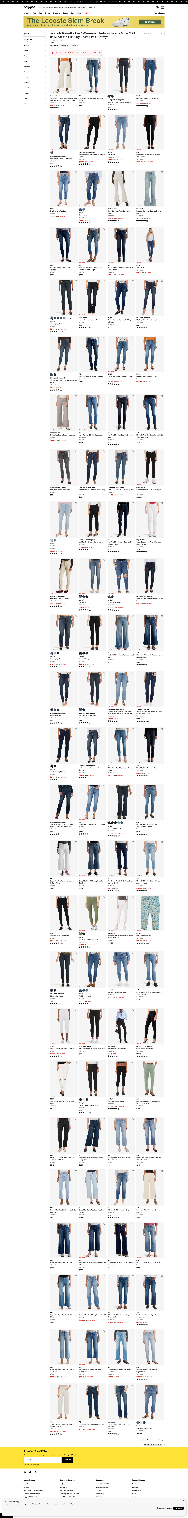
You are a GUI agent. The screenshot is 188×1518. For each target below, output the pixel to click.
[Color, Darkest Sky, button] (58, 653)
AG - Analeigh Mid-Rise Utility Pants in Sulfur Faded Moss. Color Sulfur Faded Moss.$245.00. (150, 1087)
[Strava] (35, 1472)
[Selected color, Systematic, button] (51, 990)
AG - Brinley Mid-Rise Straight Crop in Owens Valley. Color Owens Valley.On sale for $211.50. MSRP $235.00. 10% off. (121, 1300)
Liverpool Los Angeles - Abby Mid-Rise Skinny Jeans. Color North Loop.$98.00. (64, 473)
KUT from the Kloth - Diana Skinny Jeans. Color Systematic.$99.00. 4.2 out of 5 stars (64, 978)
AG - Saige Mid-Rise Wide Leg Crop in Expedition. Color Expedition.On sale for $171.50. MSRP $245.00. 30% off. (121, 1354)
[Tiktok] (30, 1472)
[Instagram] (25, 1472)
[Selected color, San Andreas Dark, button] (51, 709)
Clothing (63, 46)
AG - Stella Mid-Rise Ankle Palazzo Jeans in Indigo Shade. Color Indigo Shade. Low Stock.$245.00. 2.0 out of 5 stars (150, 641)
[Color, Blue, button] (86, 1099)
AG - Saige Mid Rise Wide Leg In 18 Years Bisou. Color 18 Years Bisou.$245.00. (64, 1300)
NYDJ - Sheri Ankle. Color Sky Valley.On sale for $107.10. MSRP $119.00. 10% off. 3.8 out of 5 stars (64, 528)
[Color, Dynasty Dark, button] (83, 709)
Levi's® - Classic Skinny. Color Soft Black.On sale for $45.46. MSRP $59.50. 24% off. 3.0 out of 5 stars (93, 641)
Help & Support (159, 13)
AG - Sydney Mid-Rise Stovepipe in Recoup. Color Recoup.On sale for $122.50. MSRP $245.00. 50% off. (93, 1409)
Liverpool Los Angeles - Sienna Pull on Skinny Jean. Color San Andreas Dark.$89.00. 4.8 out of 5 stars (93, 697)
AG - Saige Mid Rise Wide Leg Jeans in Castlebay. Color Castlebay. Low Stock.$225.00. (93, 866)
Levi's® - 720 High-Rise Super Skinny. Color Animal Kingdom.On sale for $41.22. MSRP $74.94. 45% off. (121, 978)
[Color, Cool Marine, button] (83, 990)
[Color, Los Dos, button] (121, 822)
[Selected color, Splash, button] (51, 653)
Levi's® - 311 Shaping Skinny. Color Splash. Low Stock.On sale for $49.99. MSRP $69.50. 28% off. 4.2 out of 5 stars (64, 641)
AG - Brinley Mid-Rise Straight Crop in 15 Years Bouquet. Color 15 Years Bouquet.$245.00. (150, 1141)
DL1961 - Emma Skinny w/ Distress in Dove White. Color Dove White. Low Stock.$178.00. (64, 1087)
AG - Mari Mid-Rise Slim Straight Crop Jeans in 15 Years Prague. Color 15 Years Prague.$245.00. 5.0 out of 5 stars (150, 810)
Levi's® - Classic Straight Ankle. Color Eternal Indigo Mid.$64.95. (150, 1409)
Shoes (134, 1497)
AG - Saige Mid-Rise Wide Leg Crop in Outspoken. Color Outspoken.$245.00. (93, 1141)
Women (73, 46)
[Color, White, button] (83, 1099)
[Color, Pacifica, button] (54, 540)
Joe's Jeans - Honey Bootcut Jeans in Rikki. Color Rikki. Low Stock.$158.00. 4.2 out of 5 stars (93, 306)
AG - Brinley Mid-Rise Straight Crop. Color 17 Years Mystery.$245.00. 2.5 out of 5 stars (121, 1194)
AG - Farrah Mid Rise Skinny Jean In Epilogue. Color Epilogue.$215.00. (64, 251)
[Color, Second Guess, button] (144, 1422)
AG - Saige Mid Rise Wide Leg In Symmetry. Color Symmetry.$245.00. (121, 1246)
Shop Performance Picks (109, 2)
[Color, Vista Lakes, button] (86, 990)
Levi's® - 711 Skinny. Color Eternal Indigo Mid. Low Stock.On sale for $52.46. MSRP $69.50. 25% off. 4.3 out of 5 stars (93, 584)
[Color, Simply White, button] (141, 1422)
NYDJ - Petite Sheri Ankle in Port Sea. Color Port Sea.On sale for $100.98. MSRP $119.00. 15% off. (150, 363)
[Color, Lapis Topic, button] (64, 318)
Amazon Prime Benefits (32, 1494)
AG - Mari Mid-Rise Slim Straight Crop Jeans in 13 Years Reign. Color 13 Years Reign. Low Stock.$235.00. (93, 251)
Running (134, 1494)
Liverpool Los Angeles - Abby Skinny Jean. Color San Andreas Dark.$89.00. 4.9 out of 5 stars (64, 697)
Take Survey (100, 1494)
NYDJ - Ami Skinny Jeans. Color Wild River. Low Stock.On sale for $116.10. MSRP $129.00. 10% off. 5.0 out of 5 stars (93, 978)
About (26, 1484)
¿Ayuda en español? (67, 1490)
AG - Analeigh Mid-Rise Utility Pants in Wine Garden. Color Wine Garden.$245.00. (121, 1141)
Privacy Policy (69, 1504)
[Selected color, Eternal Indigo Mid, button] (80, 596)
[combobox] (62, 7)
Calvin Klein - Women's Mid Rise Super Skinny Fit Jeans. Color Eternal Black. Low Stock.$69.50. (150, 473)
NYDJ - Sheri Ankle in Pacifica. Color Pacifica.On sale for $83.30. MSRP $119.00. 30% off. (64, 197)
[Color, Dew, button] (54, 653)
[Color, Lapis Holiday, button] (61, 318)
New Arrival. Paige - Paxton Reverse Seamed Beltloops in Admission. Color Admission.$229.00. (121, 306)
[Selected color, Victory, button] (51, 374)
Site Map (99, 1490)
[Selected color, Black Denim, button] (80, 1099)
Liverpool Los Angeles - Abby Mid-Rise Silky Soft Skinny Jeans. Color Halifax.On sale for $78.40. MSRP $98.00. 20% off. (150, 584)
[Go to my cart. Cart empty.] (162, 7)
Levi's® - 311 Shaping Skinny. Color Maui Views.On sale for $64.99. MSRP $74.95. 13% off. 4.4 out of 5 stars (64, 306)
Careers (26, 1487)
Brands (134, 1484)
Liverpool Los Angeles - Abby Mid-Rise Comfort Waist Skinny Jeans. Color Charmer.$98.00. (93, 473)
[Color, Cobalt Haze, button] (58, 318)
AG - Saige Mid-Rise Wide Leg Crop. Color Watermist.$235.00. (64, 1246)
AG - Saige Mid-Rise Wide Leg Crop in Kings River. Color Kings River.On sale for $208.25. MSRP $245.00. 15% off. (64, 1354)
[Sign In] (157, 7)
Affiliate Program (102, 1487)
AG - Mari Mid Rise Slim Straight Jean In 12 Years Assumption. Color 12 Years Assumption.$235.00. (150, 420)
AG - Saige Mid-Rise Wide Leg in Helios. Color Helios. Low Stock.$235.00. (150, 1246)
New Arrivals (136, 1490)
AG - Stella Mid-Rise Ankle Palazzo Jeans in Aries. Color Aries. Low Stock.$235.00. (121, 641)
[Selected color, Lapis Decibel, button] (109, 596)
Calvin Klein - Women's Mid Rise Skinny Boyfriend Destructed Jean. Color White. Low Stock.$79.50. (121, 921)
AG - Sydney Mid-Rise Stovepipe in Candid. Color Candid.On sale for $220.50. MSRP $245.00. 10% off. (93, 1300)
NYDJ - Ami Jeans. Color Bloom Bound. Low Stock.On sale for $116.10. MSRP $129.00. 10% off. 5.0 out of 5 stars (121, 140)
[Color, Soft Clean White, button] (67, 318)
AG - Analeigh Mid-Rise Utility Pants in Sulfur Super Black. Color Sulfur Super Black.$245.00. (64, 1141)
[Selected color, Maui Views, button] (51, 318)
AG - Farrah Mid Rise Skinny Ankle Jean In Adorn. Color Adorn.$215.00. (93, 84)
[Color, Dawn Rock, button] (83, 209)
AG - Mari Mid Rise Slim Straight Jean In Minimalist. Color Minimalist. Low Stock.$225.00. (93, 420)
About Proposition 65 (67, 1497)
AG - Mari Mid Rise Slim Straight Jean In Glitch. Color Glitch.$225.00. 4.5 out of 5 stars (121, 420)
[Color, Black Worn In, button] (54, 318)
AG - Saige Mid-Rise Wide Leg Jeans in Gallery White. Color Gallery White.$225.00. (64, 866)
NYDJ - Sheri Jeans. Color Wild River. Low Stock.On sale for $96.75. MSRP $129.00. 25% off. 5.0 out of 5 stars (93, 197)
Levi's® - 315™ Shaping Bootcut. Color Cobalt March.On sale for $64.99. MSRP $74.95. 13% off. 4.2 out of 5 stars (121, 810)
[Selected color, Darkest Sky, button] (51, 766)
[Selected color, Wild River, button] (80, 209)
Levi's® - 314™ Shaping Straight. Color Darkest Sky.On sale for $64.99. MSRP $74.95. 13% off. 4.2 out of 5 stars (64, 754)
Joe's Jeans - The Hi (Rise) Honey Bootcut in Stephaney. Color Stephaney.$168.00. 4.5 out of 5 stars (121, 1409)
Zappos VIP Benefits (31, 1497)
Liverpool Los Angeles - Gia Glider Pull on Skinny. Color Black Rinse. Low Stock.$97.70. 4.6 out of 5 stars (150, 1032)
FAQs (61, 1484)
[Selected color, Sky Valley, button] (51, 540)
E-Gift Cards (100, 1497)
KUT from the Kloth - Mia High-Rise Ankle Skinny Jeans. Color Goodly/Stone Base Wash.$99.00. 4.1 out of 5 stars (150, 306)
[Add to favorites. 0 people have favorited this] (75, 59)
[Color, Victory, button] (54, 709)
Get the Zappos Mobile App (33, 1490)
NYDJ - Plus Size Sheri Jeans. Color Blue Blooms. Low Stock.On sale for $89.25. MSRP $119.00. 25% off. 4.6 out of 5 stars (150, 921)
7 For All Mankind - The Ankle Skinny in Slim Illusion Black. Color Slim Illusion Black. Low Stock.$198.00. (93, 1032)
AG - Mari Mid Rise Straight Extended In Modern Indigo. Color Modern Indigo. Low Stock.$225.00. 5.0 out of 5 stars (121, 528)
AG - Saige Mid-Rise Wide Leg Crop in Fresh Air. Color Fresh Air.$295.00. (150, 1194)
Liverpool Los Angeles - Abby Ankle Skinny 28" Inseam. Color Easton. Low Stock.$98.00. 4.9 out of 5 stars (64, 140)
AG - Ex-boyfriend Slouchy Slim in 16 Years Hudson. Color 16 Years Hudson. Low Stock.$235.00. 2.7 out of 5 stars (93, 810)
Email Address (30, 1460)
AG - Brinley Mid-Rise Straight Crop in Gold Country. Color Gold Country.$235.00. (64, 1194)
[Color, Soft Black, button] (86, 596)
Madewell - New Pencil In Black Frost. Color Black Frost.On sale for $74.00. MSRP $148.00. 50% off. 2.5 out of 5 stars (121, 1032)
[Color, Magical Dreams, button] (83, 933)
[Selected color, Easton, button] (51, 152)
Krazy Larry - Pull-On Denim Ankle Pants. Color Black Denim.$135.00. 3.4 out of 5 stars (93, 1087)
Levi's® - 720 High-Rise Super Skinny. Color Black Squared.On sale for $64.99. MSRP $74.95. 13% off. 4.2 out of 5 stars (64, 921)
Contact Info (64, 1487)
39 (159, 1439)
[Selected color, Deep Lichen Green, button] (80, 933)
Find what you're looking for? (153, 1444)
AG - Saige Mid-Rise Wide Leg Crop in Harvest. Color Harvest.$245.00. (93, 1194)
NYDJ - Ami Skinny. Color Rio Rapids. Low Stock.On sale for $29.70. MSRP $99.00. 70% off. (150, 251)
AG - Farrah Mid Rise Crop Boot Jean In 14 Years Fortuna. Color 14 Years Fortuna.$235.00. (150, 978)
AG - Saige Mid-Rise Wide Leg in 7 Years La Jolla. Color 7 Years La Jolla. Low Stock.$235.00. (93, 1246)
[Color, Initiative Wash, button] (54, 990)
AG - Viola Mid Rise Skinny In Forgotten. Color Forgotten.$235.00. (93, 363)
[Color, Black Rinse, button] (54, 374)
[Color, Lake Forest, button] (112, 96)
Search (92, 7)
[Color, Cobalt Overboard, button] (83, 596)
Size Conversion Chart (103, 1484)
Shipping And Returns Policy (70, 1494)
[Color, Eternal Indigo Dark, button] (86, 653)
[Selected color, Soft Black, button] (80, 653)
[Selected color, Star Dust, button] (109, 96)
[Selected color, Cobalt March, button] (109, 822)
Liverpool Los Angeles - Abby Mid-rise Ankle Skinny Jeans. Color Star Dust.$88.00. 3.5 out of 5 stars (121, 84)
